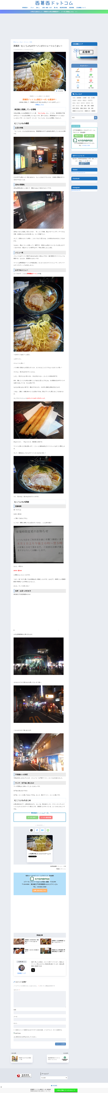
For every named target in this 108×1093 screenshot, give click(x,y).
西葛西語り (25, 7)
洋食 (89, 108)
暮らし (38, 7)
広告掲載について (81, 7)
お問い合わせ (89, 135)
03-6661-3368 (86, 145)
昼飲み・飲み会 (83, 108)
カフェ (74, 103)
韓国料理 (93, 110)
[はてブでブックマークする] (42, 830)
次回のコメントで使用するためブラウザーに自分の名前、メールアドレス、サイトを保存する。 (39, 1030)
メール (15, 1016)
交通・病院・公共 (47, 7)
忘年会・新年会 (76, 108)
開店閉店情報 (63, 7)
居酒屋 (92, 105)
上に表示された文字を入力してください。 (25, 1037)
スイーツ (83, 103)
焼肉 (92, 108)
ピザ (73, 105)
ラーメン (63, 869)
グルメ (32, 7)
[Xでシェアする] (31, 830)
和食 (82, 105)
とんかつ (74, 100)
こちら (83, 161)
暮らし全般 (78, 76)
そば (89, 97)
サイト (15, 1023)
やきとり (84, 100)
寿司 (88, 105)
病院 (78, 87)
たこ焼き (93, 97)
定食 (85, 105)
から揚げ (84, 97)
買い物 (56, 7)
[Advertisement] (54, 26)
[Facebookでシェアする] (37, 830)
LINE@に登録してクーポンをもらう (65, 1090)
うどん (74, 97)
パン (92, 103)
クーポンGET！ (32, 817)
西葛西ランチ (87, 110)
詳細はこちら (40, 104)
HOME (54, 1085)
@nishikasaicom (75, 190)
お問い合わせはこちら (40, 890)
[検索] (95, 117)
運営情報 (71, 7)
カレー (78, 103)
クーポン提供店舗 (46, 817)
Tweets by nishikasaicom (78, 172)
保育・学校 (91, 76)
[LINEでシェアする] (48, 830)
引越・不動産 (91, 87)
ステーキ (88, 103)
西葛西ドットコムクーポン (78, 110)
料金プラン (78, 135)
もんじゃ (79, 100)
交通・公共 (91, 82)
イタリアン (90, 100)
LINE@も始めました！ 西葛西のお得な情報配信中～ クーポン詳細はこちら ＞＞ (54, 11)
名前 (15, 1009)
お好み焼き (79, 97)
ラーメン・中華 (62, 866)
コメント (17, 990)
